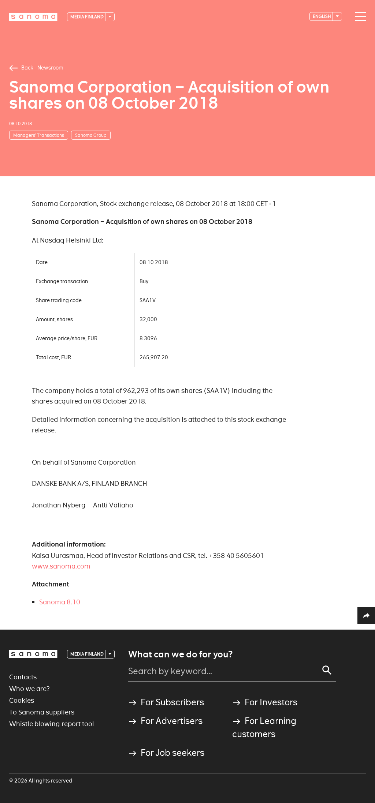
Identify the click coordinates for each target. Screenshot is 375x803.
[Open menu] (358, 17)
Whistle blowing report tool (51, 724)
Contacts (23, 677)
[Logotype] (33, 654)
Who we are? (29, 688)
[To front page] (33, 17)
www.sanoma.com (61, 566)
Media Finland (87, 16)
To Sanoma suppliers (41, 712)
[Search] (327, 670)
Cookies (21, 700)
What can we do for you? (180, 654)
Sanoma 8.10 (59, 602)
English (322, 16)
